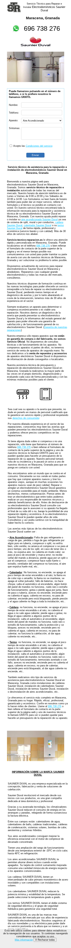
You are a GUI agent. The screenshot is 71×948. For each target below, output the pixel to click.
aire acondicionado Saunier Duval (39, 219)
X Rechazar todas (45, 939)
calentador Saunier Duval (37, 225)
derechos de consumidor (25, 418)
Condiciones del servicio (39, 145)
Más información (24, 939)
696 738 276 (42, 28)
